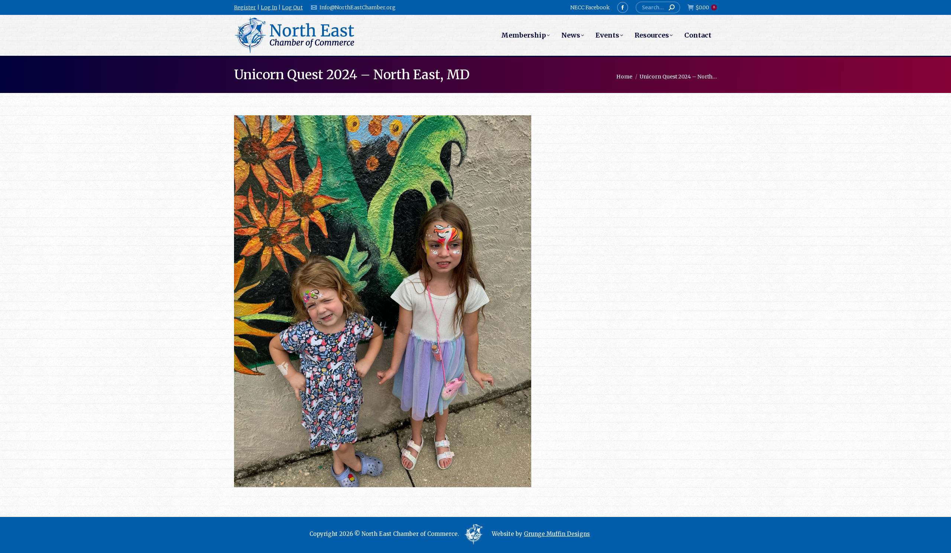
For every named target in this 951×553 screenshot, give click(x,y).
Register (245, 7)
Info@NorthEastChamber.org (357, 7)
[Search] (672, 7)
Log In (269, 7)
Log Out (292, 7)
